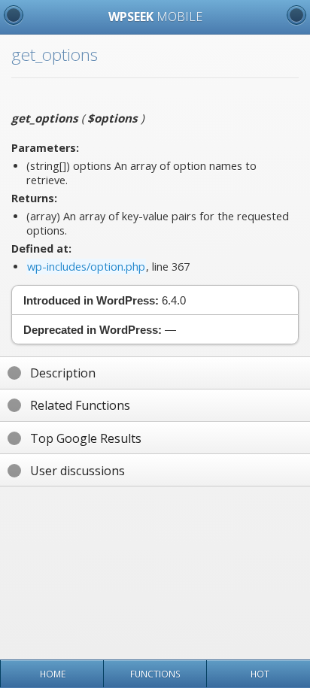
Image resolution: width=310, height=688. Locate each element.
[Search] (296, 15)
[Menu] (13, 15)
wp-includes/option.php (86, 266)
